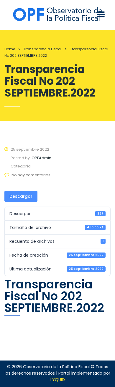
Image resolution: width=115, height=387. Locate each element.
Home (9, 49)
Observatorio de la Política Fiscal (56, 367)
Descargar (20, 196)
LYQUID (57, 380)
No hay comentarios (31, 175)
